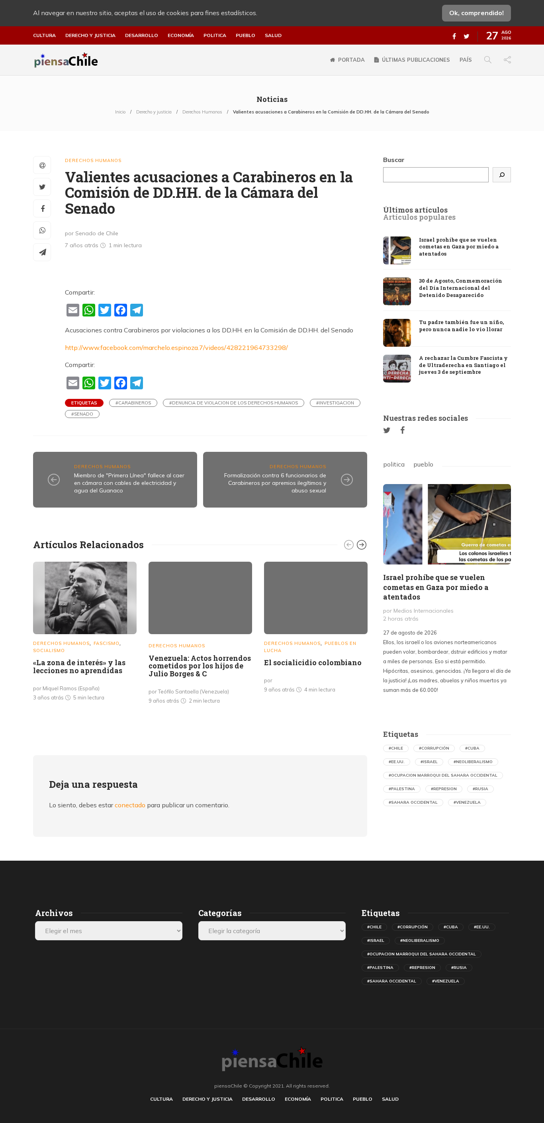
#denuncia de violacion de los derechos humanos (233, 403)
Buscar (394, 160)
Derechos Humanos (202, 112)
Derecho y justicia (90, 35)
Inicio (120, 112)
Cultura (44, 35)
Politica (215, 35)
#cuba (472, 748)
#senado (82, 414)
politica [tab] (394, 464)
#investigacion (335, 403)
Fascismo (106, 643)
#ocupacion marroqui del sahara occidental (443, 775)
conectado (130, 805)
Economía (181, 35)
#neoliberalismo (473, 761)
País (466, 60)
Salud (273, 35)
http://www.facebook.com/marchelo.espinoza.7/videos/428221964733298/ (176, 348)
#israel (429, 761)
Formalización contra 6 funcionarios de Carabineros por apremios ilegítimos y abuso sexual (275, 483)
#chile (396, 748)
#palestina (402, 788)
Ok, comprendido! (476, 13)
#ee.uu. (397, 761)
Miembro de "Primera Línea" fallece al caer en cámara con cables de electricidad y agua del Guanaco (129, 483)
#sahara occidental (413, 802)
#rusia (480, 788)
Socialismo (49, 650)
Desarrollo (141, 35)
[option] (85, 633)
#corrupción (434, 748)
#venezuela (467, 802)
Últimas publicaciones (416, 60)
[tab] (415, 210)
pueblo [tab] (423, 464)
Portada (351, 60)
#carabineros (133, 403)
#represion (444, 788)
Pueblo (245, 35)
